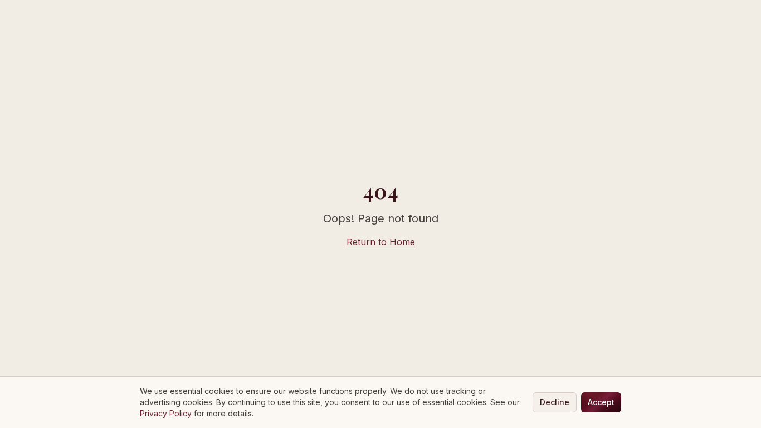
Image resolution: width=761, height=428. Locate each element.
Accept (601, 402)
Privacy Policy (166, 413)
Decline (554, 402)
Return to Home (381, 241)
